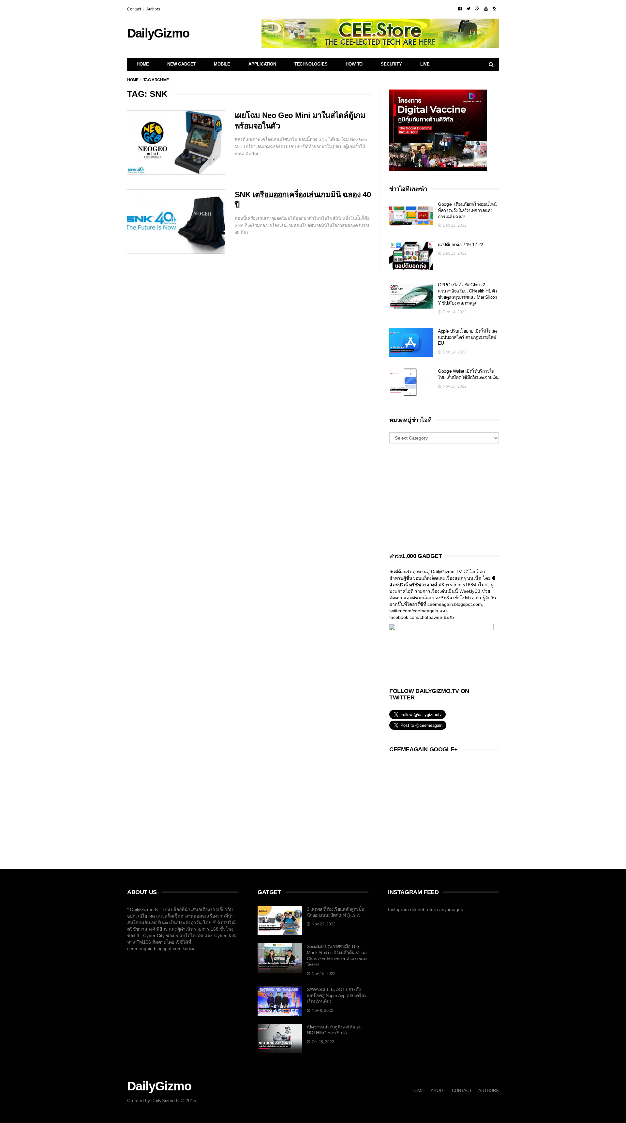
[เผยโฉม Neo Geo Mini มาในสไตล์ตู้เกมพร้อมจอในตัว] (176, 142)
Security (391, 64)
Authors (153, 9)
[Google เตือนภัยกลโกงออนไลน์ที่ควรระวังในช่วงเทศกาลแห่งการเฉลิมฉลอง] (411, 215)
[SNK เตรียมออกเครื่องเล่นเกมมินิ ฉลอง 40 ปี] (176, 221)
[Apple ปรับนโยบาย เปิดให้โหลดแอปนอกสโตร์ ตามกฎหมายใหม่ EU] (411, 342)
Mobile (222, 64)
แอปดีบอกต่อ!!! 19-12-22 (460, 244)
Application (262, 64)
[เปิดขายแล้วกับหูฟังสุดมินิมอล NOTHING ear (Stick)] (280, 1038)
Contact (134, 9)
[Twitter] (468, 8)
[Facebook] (460, 8)
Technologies (311, 64)
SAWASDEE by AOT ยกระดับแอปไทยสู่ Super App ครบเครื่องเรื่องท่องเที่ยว (336, 995)
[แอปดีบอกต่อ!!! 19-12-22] (411, 256)
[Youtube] (486, 8)
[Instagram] (494, 8)
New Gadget (181, 64)
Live (425, 64)
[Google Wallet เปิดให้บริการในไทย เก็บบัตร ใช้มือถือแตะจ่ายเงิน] (411, 382)
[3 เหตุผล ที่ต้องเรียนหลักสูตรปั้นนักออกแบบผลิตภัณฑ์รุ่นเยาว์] (280, 921)
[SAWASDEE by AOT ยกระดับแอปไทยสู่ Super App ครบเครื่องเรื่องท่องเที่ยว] (280, 1001)
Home (143, 64)
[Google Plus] (477, 8)
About (438, 1090)
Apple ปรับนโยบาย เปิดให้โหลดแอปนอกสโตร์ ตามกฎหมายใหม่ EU (467, 337)
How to (354, 64)
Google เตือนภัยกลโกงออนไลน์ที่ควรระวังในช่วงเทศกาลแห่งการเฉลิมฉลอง (467, 210)
